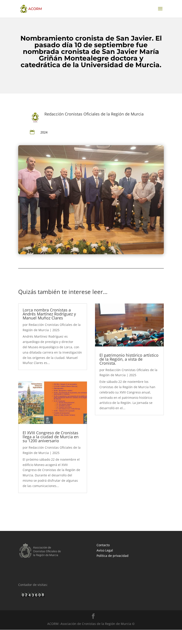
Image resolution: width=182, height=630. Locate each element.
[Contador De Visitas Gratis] (33, 596)
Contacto (103, 545)
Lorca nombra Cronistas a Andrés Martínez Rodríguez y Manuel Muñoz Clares (49, 314)
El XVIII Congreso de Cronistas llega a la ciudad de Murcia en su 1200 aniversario (51, 436)
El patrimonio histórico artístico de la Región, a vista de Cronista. (128, 359)
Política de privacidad (113, 556)
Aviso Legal (105, 550)
